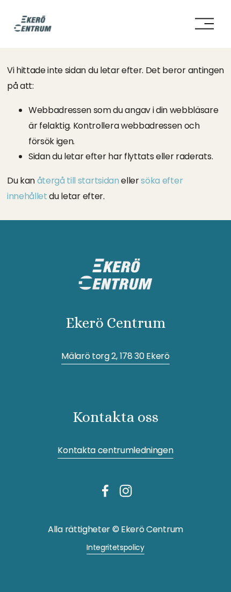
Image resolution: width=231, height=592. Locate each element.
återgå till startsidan (78, 180)
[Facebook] (105, 490)
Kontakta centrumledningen (115, 450)
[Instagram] (125, 490)
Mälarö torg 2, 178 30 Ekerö (115, 356)
